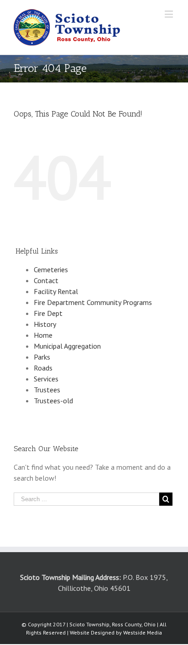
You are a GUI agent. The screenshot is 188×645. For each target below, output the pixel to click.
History (45, 324)
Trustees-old (53, 400)
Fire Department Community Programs (93, 302)
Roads (43, 367)
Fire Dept (48, 313)
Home (43, 335)
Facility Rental (56, 291)
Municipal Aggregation (67, 345)
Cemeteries (51, 269)
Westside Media (142, 632)
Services (46, 378)
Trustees (47, 389)
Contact (46, 280)
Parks (42, 356)
